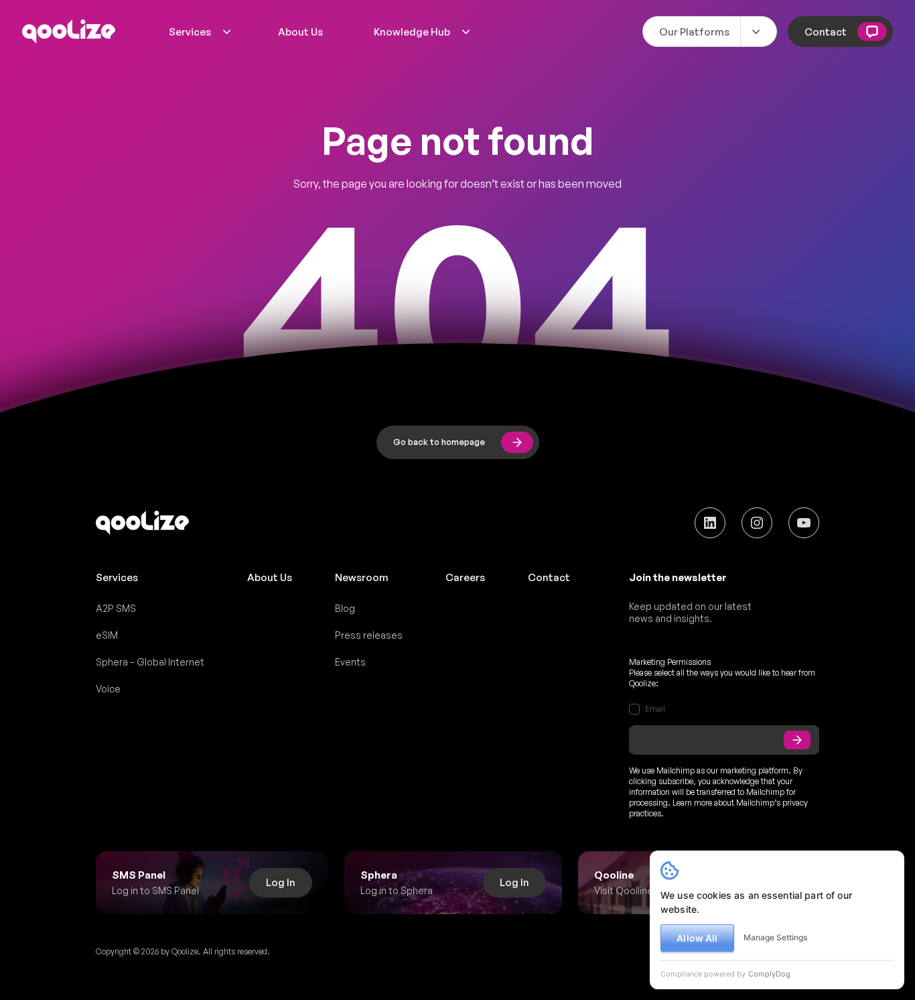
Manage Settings (775, 937)
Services (190, 31)
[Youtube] (803, 522)
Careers (465, 577)
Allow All (697, 938)
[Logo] (69, 31)
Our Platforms (694, 31)
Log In (280, 882)
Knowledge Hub (412, 31)
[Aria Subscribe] (797, 740)
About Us (300, 31)
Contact (825, 31)
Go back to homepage (439, 441)
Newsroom (362, 577)
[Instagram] (757, 522)
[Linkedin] (710, 522)
